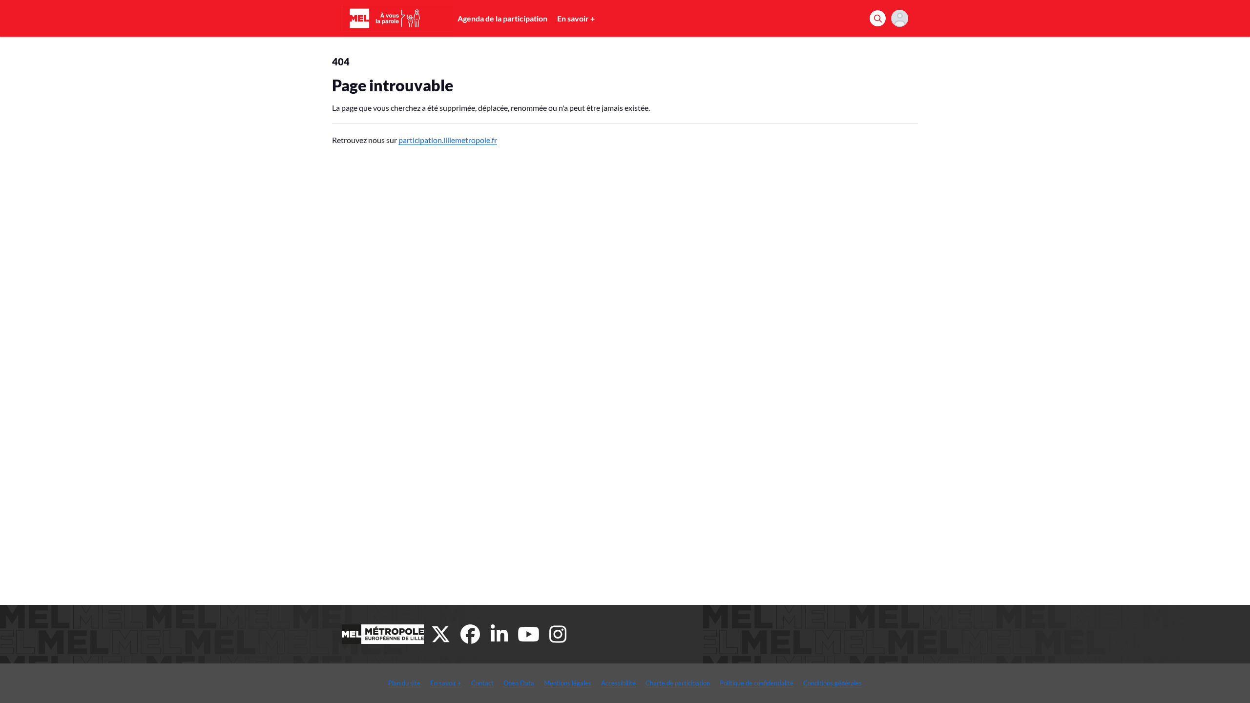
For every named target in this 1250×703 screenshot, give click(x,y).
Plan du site (404, 683)
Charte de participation (678, 683)
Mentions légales (567, 683)
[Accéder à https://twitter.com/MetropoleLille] (441, 634)
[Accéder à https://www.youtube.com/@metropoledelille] (529, 634)
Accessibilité (618, 683)
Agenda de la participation (502, 18)
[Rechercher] (877, 18)
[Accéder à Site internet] (383, 634)
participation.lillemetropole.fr (447, 140)
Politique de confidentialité (756, 683)
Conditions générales (832, 683)
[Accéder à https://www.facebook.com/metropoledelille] (470, 634)
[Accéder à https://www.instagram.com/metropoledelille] (558, 634)
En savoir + (576, 18)
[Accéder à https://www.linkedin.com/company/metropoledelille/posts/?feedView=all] (499, 634)
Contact (482, 683)
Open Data (518, 683)
